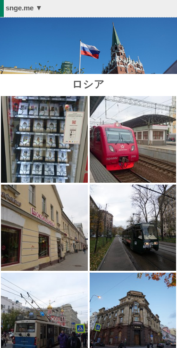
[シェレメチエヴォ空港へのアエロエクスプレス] (133, 100)
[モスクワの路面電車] (133, 189)
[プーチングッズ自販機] (44, 100)
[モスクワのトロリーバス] (44, 277)
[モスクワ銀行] (133, 277)
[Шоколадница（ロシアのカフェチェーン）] (44, 189)
